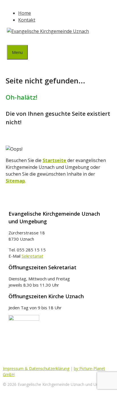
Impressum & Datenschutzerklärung (36, 368)
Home (24, 13)
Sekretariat (32, 256)
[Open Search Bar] (11, 39)
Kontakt (26, 20)
